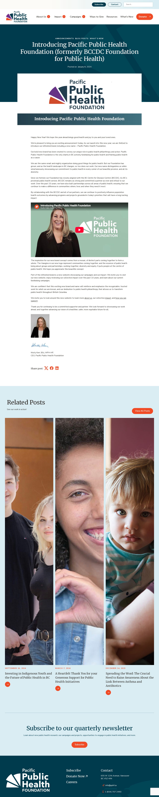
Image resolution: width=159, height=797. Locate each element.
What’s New (97, 38)
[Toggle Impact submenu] (63, 16)
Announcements (64, 38)
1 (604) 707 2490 (113, 791)
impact (108, 298)
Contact (114, 4)
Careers (71, 782)
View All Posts (142, 411)
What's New (126, 16)
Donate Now (75, 776)
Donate (143, 16)
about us (88, 298)
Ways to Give (97, 16)
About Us (41, 16)
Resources (112, 16)
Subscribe (99, 4)
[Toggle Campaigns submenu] (83, 16)
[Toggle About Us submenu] (48, 16)
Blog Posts (81, 38)
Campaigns (75, 16)
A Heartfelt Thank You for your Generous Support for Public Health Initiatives (76, 677)
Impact (58, 16)
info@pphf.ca (111, 785)
